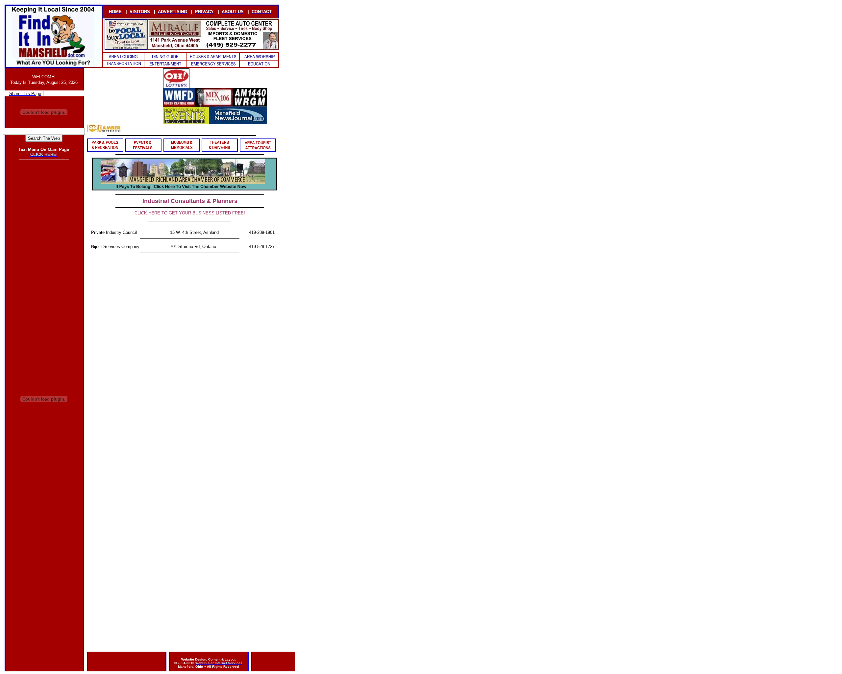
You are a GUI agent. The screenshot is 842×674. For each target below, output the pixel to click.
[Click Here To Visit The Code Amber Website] (104, 131)
